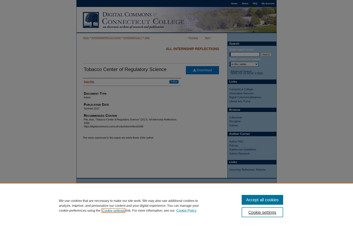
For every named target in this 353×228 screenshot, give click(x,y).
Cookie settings (113, 210)
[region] (176, 205)
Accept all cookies (262, 200)
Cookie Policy (186, 210)
